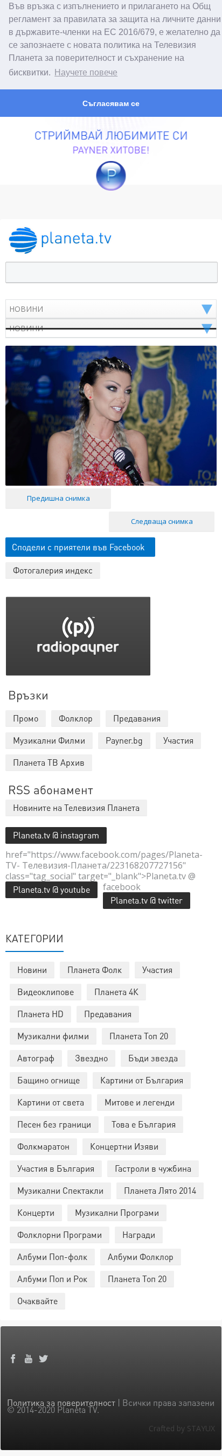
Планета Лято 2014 (160, 1190)
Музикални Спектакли (60, 1190)
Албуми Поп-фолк (52, 1256)
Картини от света (50, 1102)
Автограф (35, 1057)
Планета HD (40, 1013)
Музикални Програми (117, 1212)
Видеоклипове (45, 991)
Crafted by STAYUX (182, 1428)
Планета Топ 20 (138, 1035)
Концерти (35, 1212)
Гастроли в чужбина (153, 1168)
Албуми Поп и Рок (52, 1278)
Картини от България (141, 1080)
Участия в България (55, 1168)
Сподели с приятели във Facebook (78, 546)
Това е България (144, 1124)
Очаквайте (37, 1300)
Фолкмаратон (43, 1146)
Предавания (107, 1013)
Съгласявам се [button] (111, 103)
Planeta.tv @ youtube (51, 889)
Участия (157, 969)
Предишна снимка (58, 498)
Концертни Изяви (124, 1146)
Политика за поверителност (61, 1402)
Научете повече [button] (85, 72)
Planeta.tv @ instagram (56, 835)
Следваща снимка (162, 521)
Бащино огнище (48, 1080)
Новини (32, 969)
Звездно (91, 1057)
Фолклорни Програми (59, 1234)
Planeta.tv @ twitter (146, 900)
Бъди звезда (153, 1057)
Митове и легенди (140, 1102)
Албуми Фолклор (141, 1256)
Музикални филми (53, 1035)
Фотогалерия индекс (53, 570)
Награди (138, 1234)
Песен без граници (54, 1124)
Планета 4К (116, 991)
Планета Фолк (94, 969)
